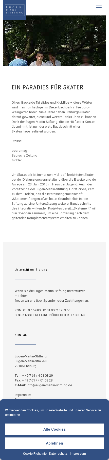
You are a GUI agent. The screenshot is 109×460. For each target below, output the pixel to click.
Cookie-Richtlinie (35, 453)
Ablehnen (54, 443)
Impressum (78, 453)
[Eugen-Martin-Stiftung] (15, 7)
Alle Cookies (54, 429)
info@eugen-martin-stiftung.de (49, 385)
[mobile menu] (99, 7)
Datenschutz (58, 453)
